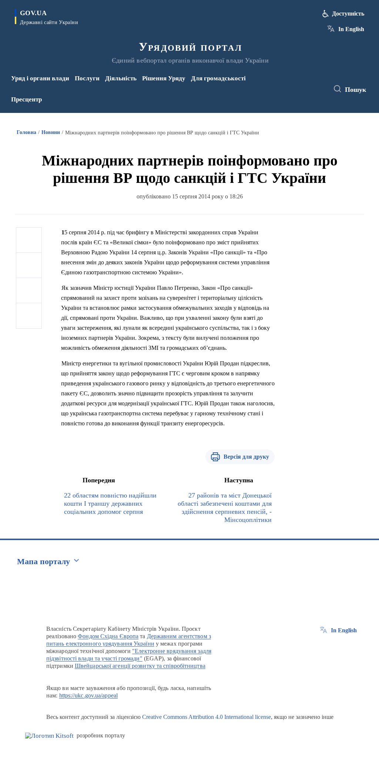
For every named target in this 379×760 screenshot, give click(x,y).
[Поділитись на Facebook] (28, 240)
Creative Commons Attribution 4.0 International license (206, 717)
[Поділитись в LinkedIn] (28, 315)
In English (351, 29)
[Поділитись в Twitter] (28, 265)
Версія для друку (246, 456)
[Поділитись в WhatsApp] (28, 290)
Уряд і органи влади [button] (40, 78)
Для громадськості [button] (218, 78)
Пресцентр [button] (26, 99)
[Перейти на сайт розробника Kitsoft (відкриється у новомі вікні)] (49, 736)
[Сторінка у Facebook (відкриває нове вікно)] (296, 84)
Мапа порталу (43, 561)
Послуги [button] (87, 78)
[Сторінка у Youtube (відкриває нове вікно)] (297, 94)
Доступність (348, 13)
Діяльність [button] (121, 78)
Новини (50, 132)
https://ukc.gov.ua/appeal (88, 695)
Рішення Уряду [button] (163, 78)
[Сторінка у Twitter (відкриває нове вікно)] (308, 84)
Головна (26, 132)
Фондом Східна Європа (108, 636)
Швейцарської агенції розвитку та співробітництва (140, 666)
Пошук (355, 89)
